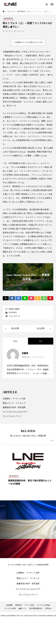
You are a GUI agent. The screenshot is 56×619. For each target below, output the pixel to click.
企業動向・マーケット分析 (14, 399)
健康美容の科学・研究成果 (14, 407)
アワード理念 (29, 605)
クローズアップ (14, 316)
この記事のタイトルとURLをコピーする (28, 42)
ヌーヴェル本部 (10, 608)
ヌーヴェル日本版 (43, 605)
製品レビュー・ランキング (14, 403)
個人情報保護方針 (35, 608)
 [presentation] (51, 440)
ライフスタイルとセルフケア (15, 412)
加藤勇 (17, 309)
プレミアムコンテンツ (12, 416)
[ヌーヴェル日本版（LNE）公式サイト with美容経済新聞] (10, 4)
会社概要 (9, 605)
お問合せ (48, 608)
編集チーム (22, 608)
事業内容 (18, 605)
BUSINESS (13, 312)
